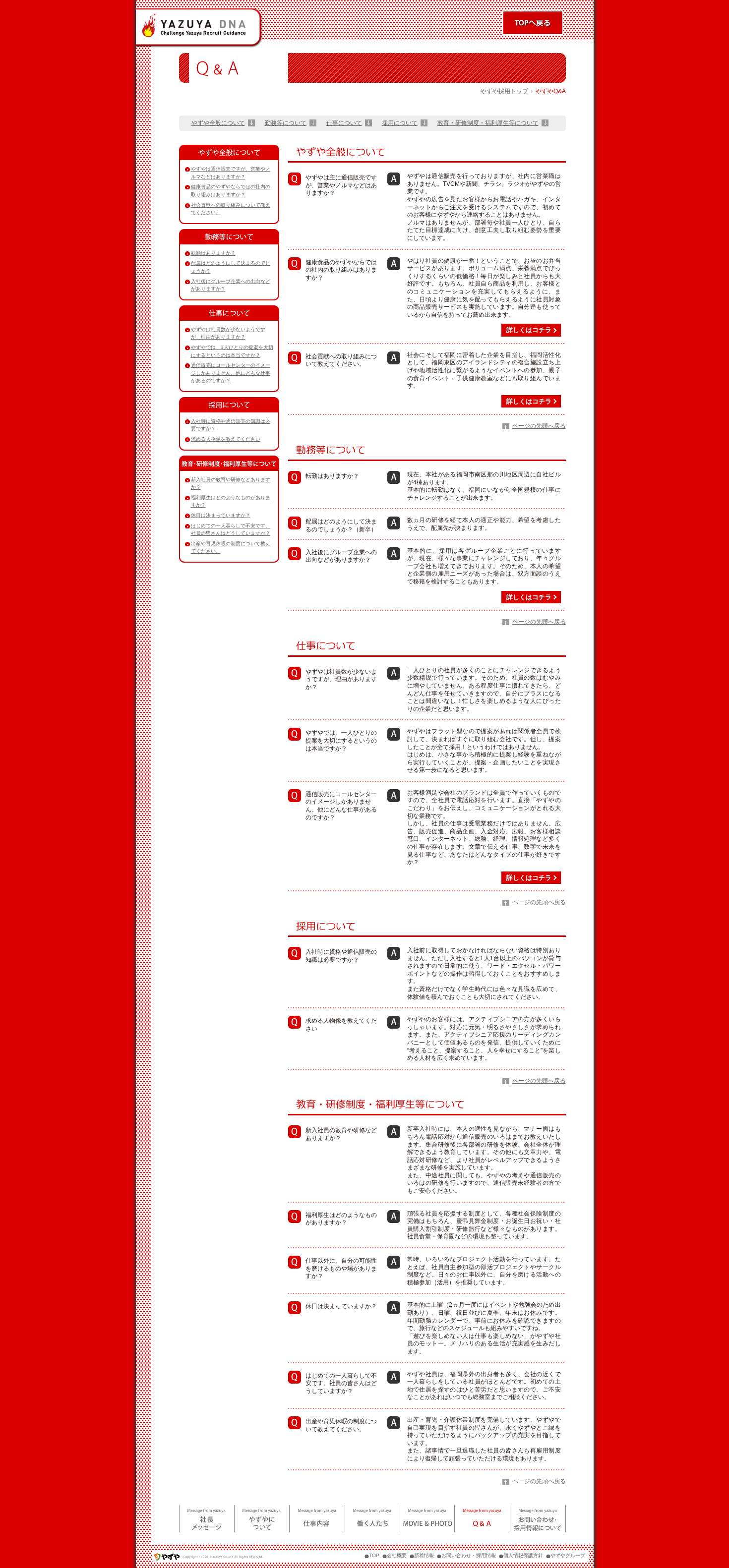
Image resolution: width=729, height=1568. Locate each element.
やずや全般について (218, 122)
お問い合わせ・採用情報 (468, 1555)
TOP (374, 1555)
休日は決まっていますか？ (220, 515)
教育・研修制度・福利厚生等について (488, 122)
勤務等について (285, 122)
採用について (400, 122)
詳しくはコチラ (528, 330)
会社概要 (397, 1555)
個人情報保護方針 (523, 1555)
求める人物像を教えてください (225, 439)
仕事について (344, 122)
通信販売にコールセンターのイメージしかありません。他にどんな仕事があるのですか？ (230, 372)
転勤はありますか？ (213, 253)
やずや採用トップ (504, 91)
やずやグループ (567, 1555)
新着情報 (424, 1555)
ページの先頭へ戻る (539, 425)
